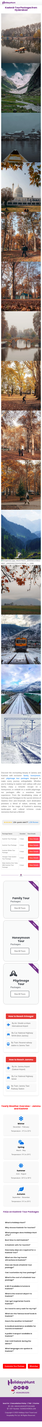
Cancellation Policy (18, 1403)
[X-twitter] (23, 1387)
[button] (21, 764)
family (26, 776)
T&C (30, 1403)
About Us (5, 1403)
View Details (33, 839)
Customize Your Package (14, 1366)
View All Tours (19, 908)
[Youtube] (19, 1387)
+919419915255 (22, 1393)
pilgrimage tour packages (17, 778)
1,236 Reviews (33, 822)
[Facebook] (15, 1387)
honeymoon (35, 776)
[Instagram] (27, 1387)
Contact (36, 1403)
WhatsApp (34, 1366)
